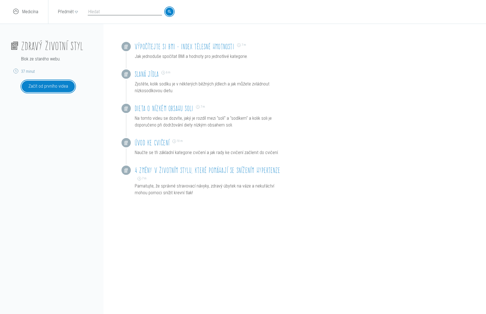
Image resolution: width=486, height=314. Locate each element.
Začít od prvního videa (48, 86)
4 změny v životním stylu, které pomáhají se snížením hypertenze (207, 170)
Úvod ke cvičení (152, 142)
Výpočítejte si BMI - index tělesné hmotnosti (184, 46)
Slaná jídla (147, 74)
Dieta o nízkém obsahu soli (164, 108)
